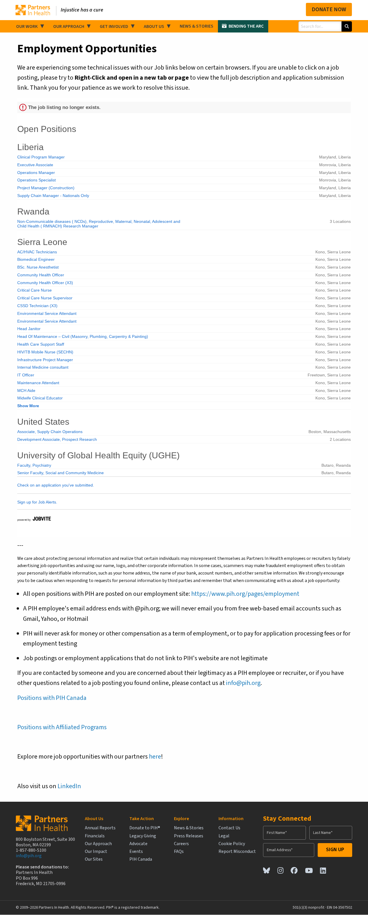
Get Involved (114, 26)
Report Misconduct (237, 851)
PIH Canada (140, 859)
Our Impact (96, 851)
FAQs (179, 851)
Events (136, 851)
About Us (154, 26)
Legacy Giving (142, 836)
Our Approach (68, 26)
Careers (181, 844)
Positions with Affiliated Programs (62, 727)
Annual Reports (100, 828)
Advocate (138, 844)
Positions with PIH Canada (52, 697)
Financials (95, 836)
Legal (223, 836)
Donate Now (329, 9)
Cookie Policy (231, 844)
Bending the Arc (246, 26)
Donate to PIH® (144, 828)
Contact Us (229, 828)
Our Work (27, 26)
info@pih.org (243, 683)
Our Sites (94, 859)
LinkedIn (69, 786)
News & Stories (196, 26)
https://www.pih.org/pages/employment (245, 593)
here (155, 756)
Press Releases (188, 836)
